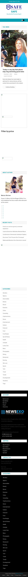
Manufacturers (6, 448)
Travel (4, 372)
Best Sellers (6, 446)
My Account (6, 399)
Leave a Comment (8, 76)
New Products (6, 444)
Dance (4, 319)
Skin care (5, 363)
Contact (24, 575)
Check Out (5, 406)
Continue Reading (10, 87)
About (8, 575)
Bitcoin (4, 304)
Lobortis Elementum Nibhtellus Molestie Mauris (14, 231)
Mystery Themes (19, 573)
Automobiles (6, 298)
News (4, 348)
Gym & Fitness (6, 336)
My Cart (5, 402)
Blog (12, 575)
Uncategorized (6, 377)
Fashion (5, 325)
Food (4, 331)
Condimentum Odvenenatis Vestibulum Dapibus (14, 234)
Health (4, 339)
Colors (4, 310)
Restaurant (5, 357)
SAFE (14, 11)
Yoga (4, 383)
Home (3, 575)
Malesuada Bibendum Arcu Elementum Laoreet (14, 240)
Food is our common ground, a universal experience (12, 227)
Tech (4, 369)
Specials (5, 452)
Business (5, 307)
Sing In (4, 405)
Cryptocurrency (6, 316)
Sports (4, 366)
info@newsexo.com (7, 434)
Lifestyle (5, 342)
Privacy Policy (18, 575)
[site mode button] (22, 20)
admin (15, 74)
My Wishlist (5, 401)
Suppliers (5, 450)
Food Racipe (6, 334)
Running (5, 360)
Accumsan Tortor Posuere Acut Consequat (13, 237)
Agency (5, 295)
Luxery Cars (6, 345)
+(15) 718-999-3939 (7, 436)
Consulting (5, 313)
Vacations (5, 380)
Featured (5, 328)
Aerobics (5, 293)
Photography (6, 351)
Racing (4, 354)
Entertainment (6, 322)
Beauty (4, 301)
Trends (4, 374)
